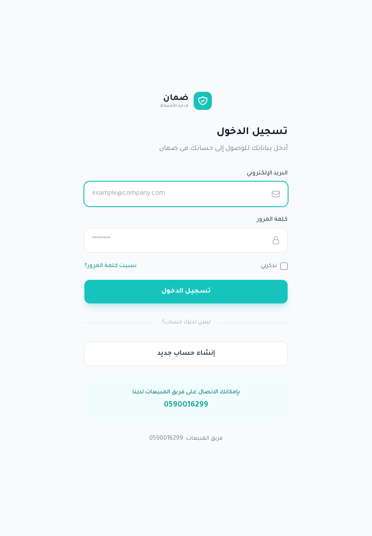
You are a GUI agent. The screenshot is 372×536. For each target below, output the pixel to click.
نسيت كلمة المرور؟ (110, 266)
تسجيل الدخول (186, 291)
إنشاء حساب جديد (186, 353)
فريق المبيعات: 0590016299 (186, 439)
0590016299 (186, 405)
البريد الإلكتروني (267, 173)
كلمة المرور (272, 220)
